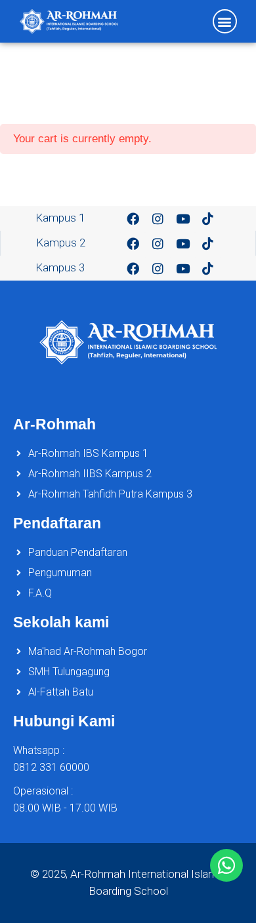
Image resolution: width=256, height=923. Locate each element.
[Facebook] (133, 218)
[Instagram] (158, 218)
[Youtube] (183, 218)
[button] (225, 21)
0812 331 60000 (51, 767)
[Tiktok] (208, 218)
